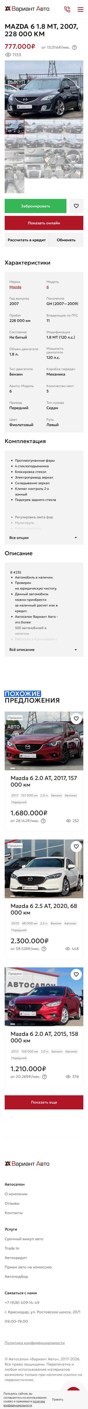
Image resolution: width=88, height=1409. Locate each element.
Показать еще (44, 1102)
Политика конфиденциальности (35, 1343)
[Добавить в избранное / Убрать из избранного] (76, 718)
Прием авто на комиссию (28, 1267)
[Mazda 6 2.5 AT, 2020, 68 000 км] (44, 928)
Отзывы (12, 1203)
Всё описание (21, 649)
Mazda (15, 287)
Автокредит (16, 1257)
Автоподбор (16, 1276)
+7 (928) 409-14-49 (22, 1302)
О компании (16, 1193)
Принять (57, 1399)
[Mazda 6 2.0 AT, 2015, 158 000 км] (44, 1056)
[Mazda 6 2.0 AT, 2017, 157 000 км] (44, 800)
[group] (44, 741)
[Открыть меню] (80, 9)
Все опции (19, 537)
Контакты (14, 1212)
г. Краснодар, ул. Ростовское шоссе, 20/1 (42, 1312)
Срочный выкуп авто (24, 1238)
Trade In (12, 1248)
